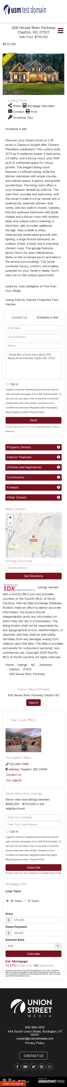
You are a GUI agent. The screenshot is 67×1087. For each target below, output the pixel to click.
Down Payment (16, 927)
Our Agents (14, 780)
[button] (5, 74)
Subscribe (33, 867)
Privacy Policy (37, 412)
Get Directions (33, 576)
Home (9, 665)
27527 (27, 669)
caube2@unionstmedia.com (34, 1038)
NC (33, 665)
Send (33, 420)
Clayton (14, 669)
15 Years (33, 901)
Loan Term (13, 891)
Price (9, 914)
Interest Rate (15, 940)
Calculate (33, 954)
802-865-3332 (34, 1027)
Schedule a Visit (47, 317)
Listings (22, 665)
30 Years (15, 901)
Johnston (45, 665)
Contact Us (19, 317)
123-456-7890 (19, 764)
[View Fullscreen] (10, 531)
